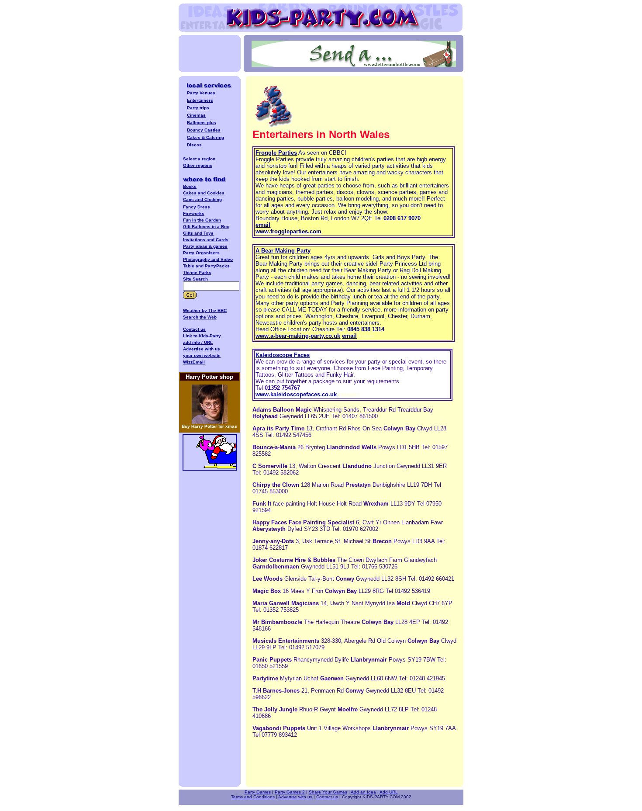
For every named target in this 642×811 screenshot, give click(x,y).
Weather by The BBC (205, 310)
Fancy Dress (196, 206)
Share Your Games (328, 792)
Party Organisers (201, 252)
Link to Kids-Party (202, 335)
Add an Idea (363, 792)
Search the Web (200, 317)
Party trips (198, 107)
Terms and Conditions (253, 796)
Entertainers (200, 100)
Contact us (194, 329)
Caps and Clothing (202, 199)
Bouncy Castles (204, 130)
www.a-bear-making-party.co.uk (297, 336)
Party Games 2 (290, 792)
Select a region (199, 158)
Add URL (389, 792)
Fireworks (193, 213)
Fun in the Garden (202, 220)
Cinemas (196, 115)
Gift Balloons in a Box (206, 226)
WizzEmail (194, 362)
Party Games (258, 792)
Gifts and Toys (198, 233)
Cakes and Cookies (203, 193)
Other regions (197, 165)
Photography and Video (208, 259)
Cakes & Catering (205, 137)
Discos (194, 144)
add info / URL (198, 342)
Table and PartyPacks (206, 265)
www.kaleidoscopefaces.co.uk (296, 394)
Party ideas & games (205, 246)
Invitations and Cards (205, 239)
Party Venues (201, 92)
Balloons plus (201, 122)
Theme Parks (197, 272)
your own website (202, 355)
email (262, 225)
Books (190, 186)
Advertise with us (295, 796)
